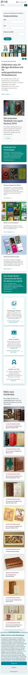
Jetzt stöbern (7, 198)
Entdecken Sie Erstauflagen (10, 148)
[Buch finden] (25, 5)
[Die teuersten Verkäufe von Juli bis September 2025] (14, 464)
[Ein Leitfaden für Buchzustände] (14, 563)
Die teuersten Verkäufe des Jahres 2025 (14, 452)
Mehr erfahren (7, 291)
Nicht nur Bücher (14, 339)
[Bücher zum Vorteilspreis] (14, 211)
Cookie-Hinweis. (11, 658)
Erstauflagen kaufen (9, 160)
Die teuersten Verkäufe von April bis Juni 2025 (14, 502)
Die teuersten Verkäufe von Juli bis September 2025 (14, 477)
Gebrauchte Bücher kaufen (11, 257)
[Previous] (23, 59)
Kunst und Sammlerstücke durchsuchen (13, 351)
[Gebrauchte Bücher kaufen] (14, 245)
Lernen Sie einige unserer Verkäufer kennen (13, 321)
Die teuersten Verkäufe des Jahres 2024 (14, 601)
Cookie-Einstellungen (12, 655)
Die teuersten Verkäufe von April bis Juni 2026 (13, 121)
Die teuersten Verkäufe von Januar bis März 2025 (14, 527)
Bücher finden (7, 269)
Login (22, 2)
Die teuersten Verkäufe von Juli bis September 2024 (14, 626)
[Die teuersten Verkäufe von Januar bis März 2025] (14, 514)
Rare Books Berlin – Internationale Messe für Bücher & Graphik (13, 279)
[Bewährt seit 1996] (14, 362)
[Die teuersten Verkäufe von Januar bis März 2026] (14, 414)
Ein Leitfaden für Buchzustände (11, 575)
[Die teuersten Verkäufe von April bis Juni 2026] (14, 108)
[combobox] (16, 5)
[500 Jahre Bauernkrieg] (14, 539)
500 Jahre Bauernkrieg (12, 551)
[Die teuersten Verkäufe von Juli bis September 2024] (14, 613)
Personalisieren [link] (14, 671)
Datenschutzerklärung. (21, 661)
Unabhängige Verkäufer (14, 311)
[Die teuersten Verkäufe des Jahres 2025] (14, 439)
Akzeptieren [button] (14, 663)
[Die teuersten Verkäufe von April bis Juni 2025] (14, 489)
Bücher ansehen (5, 94)
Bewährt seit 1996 (14, 369)
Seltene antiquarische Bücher (8, 61)
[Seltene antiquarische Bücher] (14, 173)
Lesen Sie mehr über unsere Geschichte (13, 380)
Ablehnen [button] (14, 667)
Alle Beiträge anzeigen (14, 632)
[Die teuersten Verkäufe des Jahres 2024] (14, 588)
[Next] (25, 59)
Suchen (7, 38)
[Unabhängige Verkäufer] (14, 303)
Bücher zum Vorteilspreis (11, 223)
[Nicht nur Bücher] (14, 332)
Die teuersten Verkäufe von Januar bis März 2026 (14, 427)
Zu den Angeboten (8, 232)
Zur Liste (8, 138)
